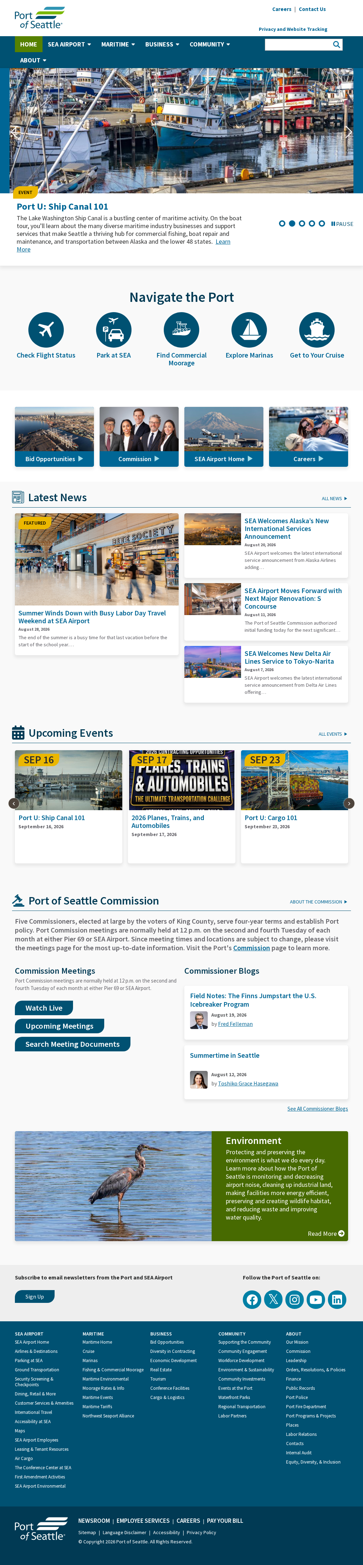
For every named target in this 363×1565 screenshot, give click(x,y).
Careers (188, 1521)
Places (292, 1425)
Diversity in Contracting (172, 1351)
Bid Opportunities (167, 1342)
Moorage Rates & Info (103, 1388)
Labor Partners (232, 1416)
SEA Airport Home (32, 1342)
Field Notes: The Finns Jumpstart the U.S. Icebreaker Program (253, 999)
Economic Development (173, 1360)
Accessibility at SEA (33, 1422)
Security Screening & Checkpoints (34, 1382)
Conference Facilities (169, 1388)
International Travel (33, 1412)
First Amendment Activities (40, 1477)
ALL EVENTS (330, 734)
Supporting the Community (244, 1342)
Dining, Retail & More (35, 1394)
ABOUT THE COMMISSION (316, 901)
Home (28, 44)
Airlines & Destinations (36, 1351)
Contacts (294, 1443)
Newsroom (94, 1521)
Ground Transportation (37, 1370)
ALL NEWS (332, 498)
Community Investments (241, 1379)
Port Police (297, 1397)
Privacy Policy (201, 1532)
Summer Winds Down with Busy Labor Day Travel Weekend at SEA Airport (92, 616)
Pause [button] (344, 224)
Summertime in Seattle (224, 1055)
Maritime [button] (115, 44)
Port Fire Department (306, 1407)
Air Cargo (24, 1458)
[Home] (40, 17)
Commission (251, 947)
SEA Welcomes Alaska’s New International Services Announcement (287, 528)
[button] (14, 132)
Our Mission (297, 1342)
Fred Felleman (235, 1023)
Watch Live (44, 1008)
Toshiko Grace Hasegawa (248, 1083)
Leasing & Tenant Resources (41, 1449)
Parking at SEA (29, 1360)
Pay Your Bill (225, 1521)
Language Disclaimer (124, 1532)
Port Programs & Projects (311, 1416)
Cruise (88, 1351)
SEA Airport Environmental (40, 1486)
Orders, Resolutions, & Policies (315, 1370)
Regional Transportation (242, 1407)
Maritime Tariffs (97, 1407)
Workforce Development (241, 1360)
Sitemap (87, 1532)
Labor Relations (301, 1434)
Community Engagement (242, 1351)
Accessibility (166, 1532)
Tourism (158, 1379)
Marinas (90, 1360)
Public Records (300, 1388)
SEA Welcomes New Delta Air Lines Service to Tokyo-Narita (289, 657)
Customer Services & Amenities (44, 1403)
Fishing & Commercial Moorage (113, 1370)
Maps (20, 1431)
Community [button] (207, 44)
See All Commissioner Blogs (317, 1108)
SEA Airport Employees (36, 1440)
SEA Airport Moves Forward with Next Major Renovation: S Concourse (293, 598)
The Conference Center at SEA (43, 1468)
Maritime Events (98, 1397)
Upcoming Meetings (60, 1026)
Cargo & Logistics (167, 1397)
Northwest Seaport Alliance (108, 1416)
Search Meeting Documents (73, 1044)
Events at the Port (235, 1388)
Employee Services (143, 1521)
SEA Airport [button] (66, 44)
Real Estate (161, 1370)
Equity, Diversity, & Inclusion (313, 1462)
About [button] (30, 60)
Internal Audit (299, 1453)
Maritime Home (97, 1342)
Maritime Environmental (106, 1379)
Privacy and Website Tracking (293, 29)
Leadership (296, 1360)
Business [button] (159, 44)
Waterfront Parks (234, 1397)
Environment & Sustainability (246, 1370)
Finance (293, 1379)
